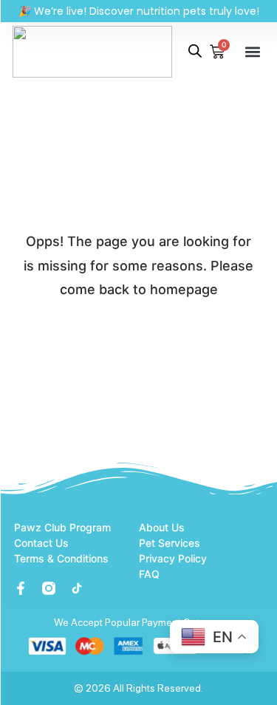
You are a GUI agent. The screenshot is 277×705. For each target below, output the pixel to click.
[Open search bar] (195, 50)
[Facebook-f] (20, 588)
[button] (252, 51)
